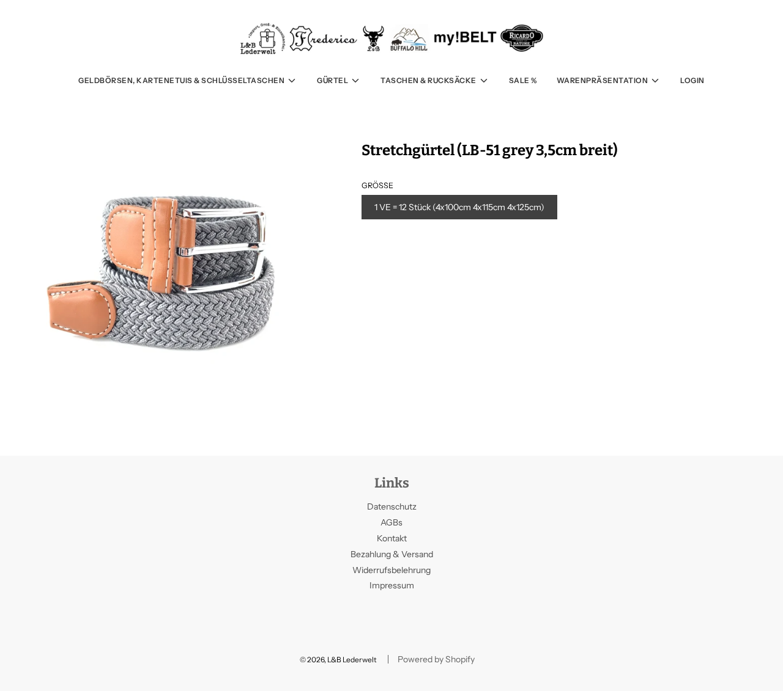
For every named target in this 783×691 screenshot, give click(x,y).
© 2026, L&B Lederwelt (338, 659)
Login (692, 80)
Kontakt (392, 538)
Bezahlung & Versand (392, 554)
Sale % (523, 80)
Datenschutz (392, 506)
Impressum (391, 585)
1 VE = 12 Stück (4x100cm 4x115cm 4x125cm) (459, 207)
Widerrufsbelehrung (391, 570)
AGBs (391, 522)
